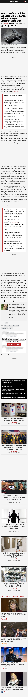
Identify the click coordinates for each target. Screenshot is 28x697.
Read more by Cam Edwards (21, 319)
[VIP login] (25, 1)
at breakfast (15, 91)
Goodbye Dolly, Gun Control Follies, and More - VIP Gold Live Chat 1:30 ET (14, 497)
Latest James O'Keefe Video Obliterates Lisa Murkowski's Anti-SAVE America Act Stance (13, 615)
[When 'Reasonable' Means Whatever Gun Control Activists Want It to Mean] (14, 574)
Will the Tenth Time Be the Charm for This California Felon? (14, 555)
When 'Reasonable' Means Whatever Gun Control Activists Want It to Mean (14, 585)
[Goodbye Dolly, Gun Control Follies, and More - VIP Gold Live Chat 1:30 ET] (14, 486)
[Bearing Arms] (14, 1)
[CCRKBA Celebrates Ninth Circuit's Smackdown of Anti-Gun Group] (14, 515)
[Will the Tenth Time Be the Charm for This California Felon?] (14, 544)
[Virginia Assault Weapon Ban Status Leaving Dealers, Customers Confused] (14, 437)
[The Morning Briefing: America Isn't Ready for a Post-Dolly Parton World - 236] (14, 679)
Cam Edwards (5, 23)
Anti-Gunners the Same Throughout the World (13, 397)
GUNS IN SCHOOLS (7, 325)
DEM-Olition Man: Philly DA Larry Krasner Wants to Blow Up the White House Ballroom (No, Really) (14, 639)
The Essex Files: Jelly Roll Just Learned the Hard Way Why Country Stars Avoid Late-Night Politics (13, 664)
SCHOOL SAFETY (16, 325)
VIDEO (11, 328)
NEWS (7, 322)
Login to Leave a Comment (14, 344)
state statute (15, 222)
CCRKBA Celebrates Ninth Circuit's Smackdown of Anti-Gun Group (14, 526)
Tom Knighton (14, 451)
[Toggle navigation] (1, 1)
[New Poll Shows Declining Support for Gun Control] (14, 410)
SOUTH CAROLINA (5, 328)
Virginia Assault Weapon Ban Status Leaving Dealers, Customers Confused (14, 447)
